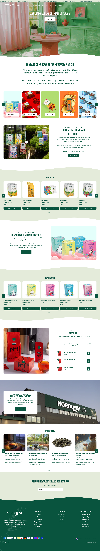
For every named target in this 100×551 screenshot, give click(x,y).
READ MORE (20, 409)
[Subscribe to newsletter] (60, 489)
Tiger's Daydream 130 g (8, 200)
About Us (19, 5)
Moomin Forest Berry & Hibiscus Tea (30, 301)
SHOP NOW (50, 19)
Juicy (82, 151)
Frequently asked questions (85, 517)
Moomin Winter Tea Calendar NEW (86, 301)
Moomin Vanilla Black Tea (47, 301)
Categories (62, 517)
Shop (27, 5)
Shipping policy (85, 519)
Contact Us (58, 5)
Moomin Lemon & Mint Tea (9, 301)
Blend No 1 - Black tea (68, 368)
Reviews (62, 522)
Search (62, 519)
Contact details (85, 514)
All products (61, 514)
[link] (90, 5)
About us (38, 514)
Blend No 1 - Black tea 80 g (69, 360)
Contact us (38, 527)
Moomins (26, 252)
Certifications (38, 524)
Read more (73, 155)
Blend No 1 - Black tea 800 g (70, 352)
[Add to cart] (88, 353)
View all (50, 212)
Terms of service (85, 527)
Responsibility (46, 5)
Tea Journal (36, 5)
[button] (86, 5)
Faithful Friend (44, 200)
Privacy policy (86, 524)
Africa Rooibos (25, 200)
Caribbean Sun (82, 200)
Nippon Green (63, 200)
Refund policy (85, 522)
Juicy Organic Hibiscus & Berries (67, 301)
